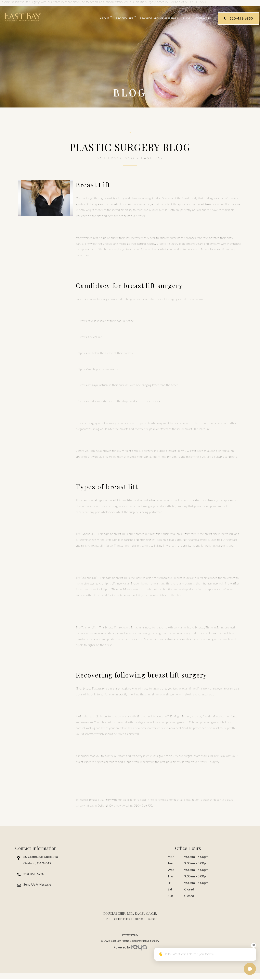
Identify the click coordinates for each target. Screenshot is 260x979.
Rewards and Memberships (159, 18)
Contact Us (203, 18)
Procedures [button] (124, 18)
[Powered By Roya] (139, 947)
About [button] (104, 18)
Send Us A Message (37, 884)
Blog (186, 18)
